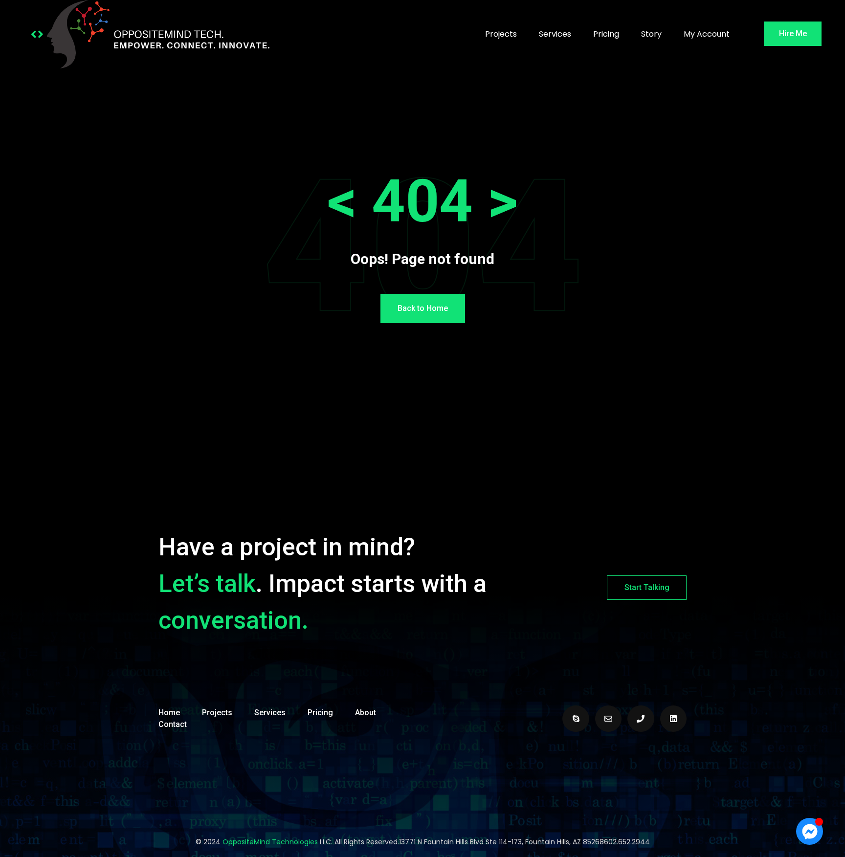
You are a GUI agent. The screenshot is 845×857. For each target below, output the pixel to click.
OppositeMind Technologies (270, 842)
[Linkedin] (673, 718)
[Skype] (575, 718)
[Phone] (640, 718)
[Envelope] (608, 718)
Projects (501, 34)
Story (651, 34)
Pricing (606, 34)
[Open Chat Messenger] (809, 831)
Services (555, 34)
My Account (707, 34)
